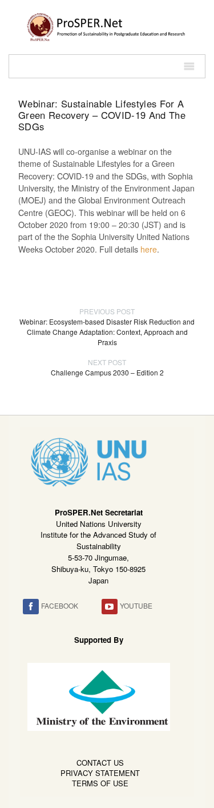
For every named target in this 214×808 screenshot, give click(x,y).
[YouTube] (110, 606)
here (148, 249)
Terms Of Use (100, 783)
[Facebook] (31, 606)
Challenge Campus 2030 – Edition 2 (107, 367)
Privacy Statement (100, 772)
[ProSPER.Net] (107, 25)
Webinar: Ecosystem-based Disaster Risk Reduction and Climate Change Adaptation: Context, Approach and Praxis (107, 326)
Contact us (100, 762)
